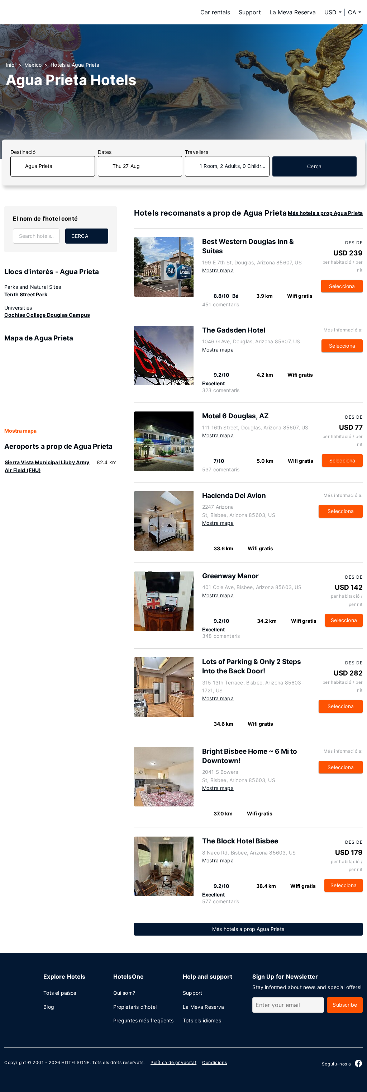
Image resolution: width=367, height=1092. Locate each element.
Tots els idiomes (202, 1020)
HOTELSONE (75, 1062)
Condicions (214, 1062)
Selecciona (342, 286)
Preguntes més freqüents (143, 1020)
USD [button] (330, 12)
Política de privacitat (173, 1062)
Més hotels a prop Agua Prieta (325, 213)
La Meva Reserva (293, 12)
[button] (354, 12)
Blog (48, 1007)
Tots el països (59, 993)
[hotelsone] (51, 12)
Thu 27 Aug (126, 166)
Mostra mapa (20, 431)
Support (250, 12)
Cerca (314, 166)
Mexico (33, 65)
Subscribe (345, 1005)
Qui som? (124, 993)
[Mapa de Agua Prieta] (60, 385)
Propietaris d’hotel (135, 1007)
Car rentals (215, 12)
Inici (10, 65)
